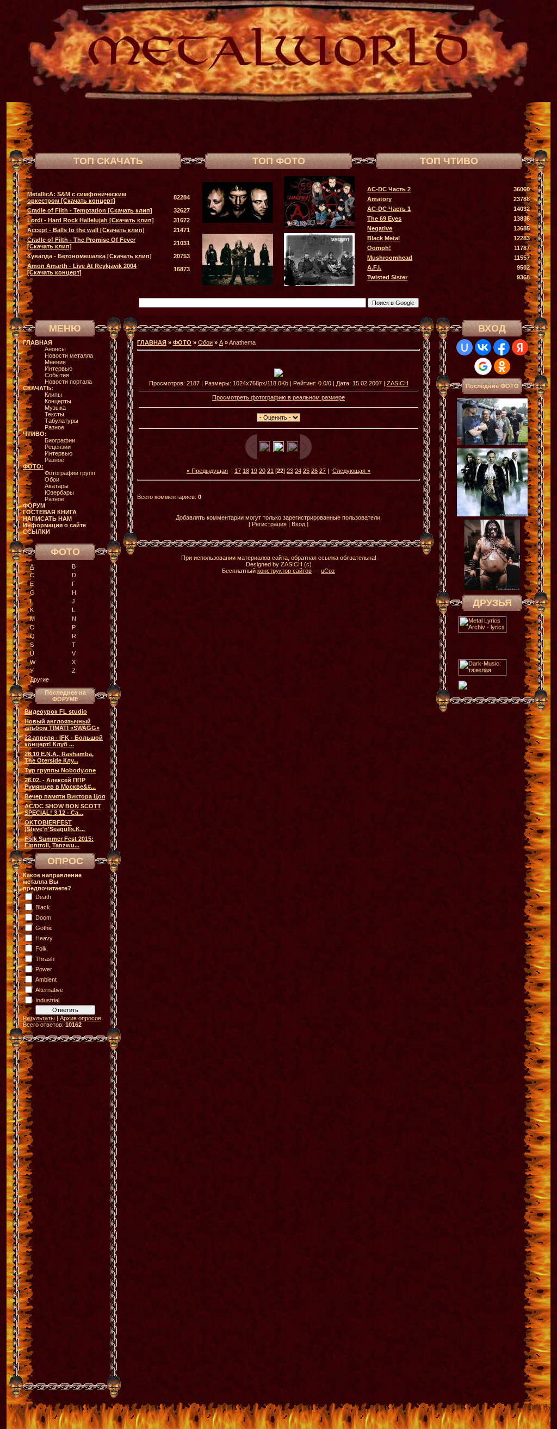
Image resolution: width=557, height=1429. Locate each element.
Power (43, 969)
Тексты (54, 414)
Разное (54, 427)
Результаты (39, 1018)
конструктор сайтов (284, 570)
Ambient (46, 979)
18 (246, 470)
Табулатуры (61, 420)
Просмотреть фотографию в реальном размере (278, 397)
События (57, 375)
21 (270, 470)
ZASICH (398, 383)
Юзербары (59, 492)
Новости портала (68, 381)
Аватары (57, 486)
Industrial (47, 1000)
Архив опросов (80, 1018)
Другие (39, 679)
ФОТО (182, 342)
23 (290, 470)
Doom (43, 917)
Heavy (44, 938)
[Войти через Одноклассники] (502, 366)
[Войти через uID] (464, 347)
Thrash (44, 959)
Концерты (58, 401)
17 (237, 470)
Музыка (55, 407)
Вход (298, 524)
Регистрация (269, 524)
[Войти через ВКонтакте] (483, 347)
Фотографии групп (70, 473)
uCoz (328, 570)
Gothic (44, 928)
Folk (41, 948)
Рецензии (58, 447)
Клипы (53, 394)
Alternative (49, 990)
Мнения (55, 362)
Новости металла (69, 355)
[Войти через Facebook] (501, 347)
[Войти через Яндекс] (520, 347)
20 (262, 470)
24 (298, 470)
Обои (52, 479)
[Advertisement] (405, 126)
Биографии (60, 440)
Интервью (58, 368)
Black (42, 907)
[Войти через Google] (483, 366)
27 (322, 470)
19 (254, 470)
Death (43, 897)
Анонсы (55, 349)
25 (306, 470)
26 (314, 470)
